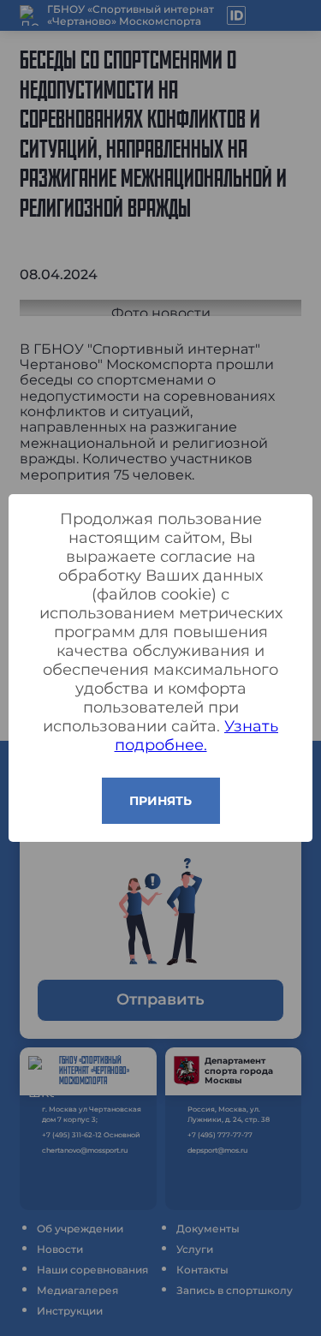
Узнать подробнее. (197, 735)
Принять (160, 800)
